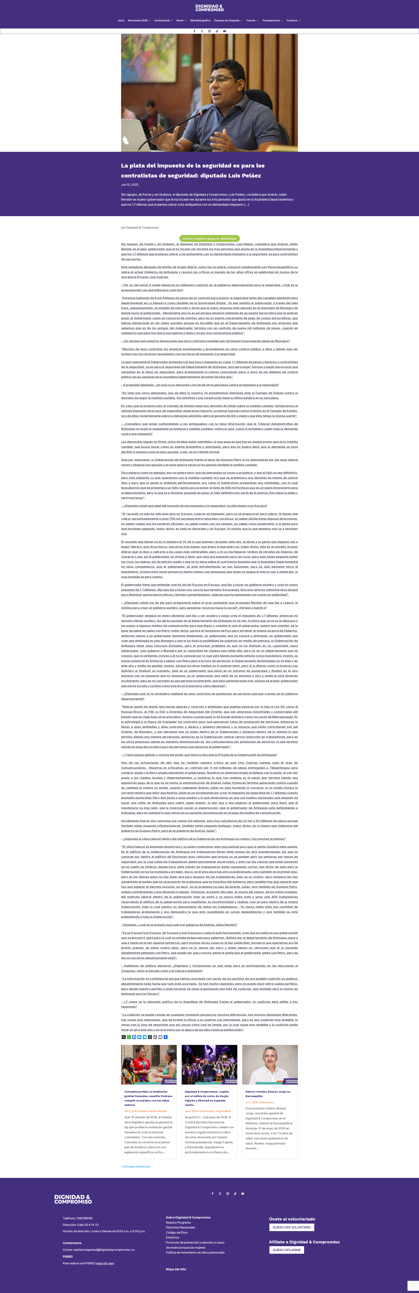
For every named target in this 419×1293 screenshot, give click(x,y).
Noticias (162, 1111)
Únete (179, 20)
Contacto (292, 20)
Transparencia (271, 20)
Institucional (162, 20)
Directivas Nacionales (180, 1227)
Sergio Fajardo (223, 1111)
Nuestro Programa (178, 1222)
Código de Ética (176, 1232)
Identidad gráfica (200, 20)
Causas (250, 20)
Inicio (121, 20)
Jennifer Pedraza (148, 1111)
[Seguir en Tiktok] (217, 31)
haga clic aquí (105, 1263)
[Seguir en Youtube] (224, 31)
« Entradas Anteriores (135, 1166)
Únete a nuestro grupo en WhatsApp (210, 239)
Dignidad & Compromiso (142, 227)
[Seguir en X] (202, 31)
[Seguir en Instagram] (209, 31)
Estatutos (172, 1237)
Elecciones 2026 (138, 20)
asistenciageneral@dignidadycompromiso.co (104, 1249)
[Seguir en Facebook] (194, 31)
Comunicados (206, 1111)
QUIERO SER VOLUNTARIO (292, 1227)
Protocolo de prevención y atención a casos (195, 1242)
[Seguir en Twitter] (220, 1193)
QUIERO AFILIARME (287, 1250)
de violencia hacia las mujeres (185, 1247)
